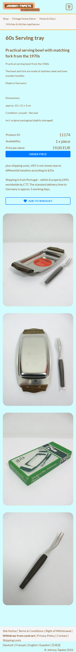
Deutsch (8, 645)
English (32, 645)
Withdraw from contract (19, 635)
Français (20, 645)
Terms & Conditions (31, 631)
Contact (62, 635)
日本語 (56, 645)
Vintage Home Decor (24, 18)
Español (44, 645)
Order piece (38, 154)
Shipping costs (12, 640)
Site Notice (10, 631)
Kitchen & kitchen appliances (22, 24)
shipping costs (20, 165)
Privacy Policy (46, 635)
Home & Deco (47, 18)
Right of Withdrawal (58, 631)
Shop (6, 18)
